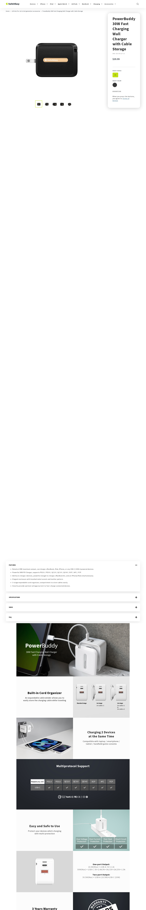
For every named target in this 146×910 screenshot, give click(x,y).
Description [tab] (117, 91)
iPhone (42, 4)
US (115, 75)
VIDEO (11, 607)
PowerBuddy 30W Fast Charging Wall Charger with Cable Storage (63, 11)
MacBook (85, 4)
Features (12, 565)
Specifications (14, 597)
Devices (33, 4)
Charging (96, 4)
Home (8, 11)
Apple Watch (62, 4)
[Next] (99, 56)
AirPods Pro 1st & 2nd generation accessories (26, 11)
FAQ (10, 617)
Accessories (109, 4)
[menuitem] (34, 4)
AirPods (74, 4)
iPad (51, 4)
